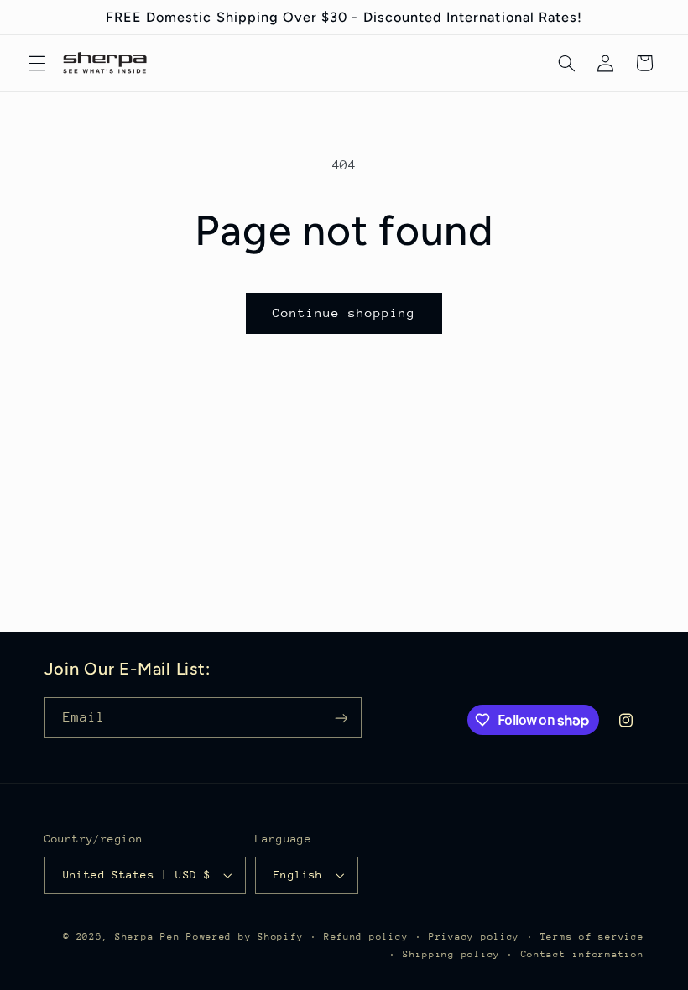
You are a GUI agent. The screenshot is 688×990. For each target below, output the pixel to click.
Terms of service (592, 936)
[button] (37, 63)
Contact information (582, 954)
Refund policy (366, 936)
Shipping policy (451, 954)
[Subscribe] (340, 717)
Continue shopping (344, 312)
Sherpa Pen (150, 936)
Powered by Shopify (244, 936)
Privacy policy (474, 936)
